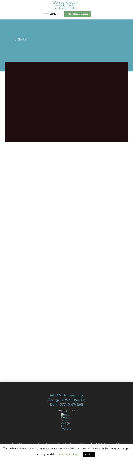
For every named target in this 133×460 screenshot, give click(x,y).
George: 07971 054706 (66, 400)
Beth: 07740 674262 (66, 404)
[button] (51, 14)
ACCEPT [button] (89, 454)
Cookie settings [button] (68, 454)
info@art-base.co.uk (66, 395)
